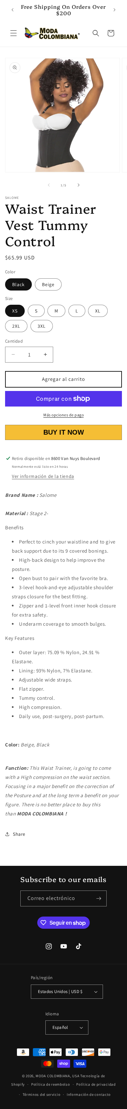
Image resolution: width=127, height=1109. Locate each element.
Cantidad (14, 341)
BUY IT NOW (63, 432)
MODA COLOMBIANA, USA (57, 1075)
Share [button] (19, 834)
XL (98, 311)
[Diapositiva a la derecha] (78, 185)
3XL (42, 326)
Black (18, 284)
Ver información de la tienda (43, 476)
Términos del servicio (42, 1094)
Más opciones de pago (63, 414)
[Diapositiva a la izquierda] (48, 185)
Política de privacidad (95, 1084)
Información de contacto (89, 1094)
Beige (48, 284)
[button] (13, 33)
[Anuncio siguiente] (114, 9)
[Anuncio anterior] (12, 9)
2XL (16, 326)
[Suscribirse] (98, 898)
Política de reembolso (50, 1084)
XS (15, 311)
